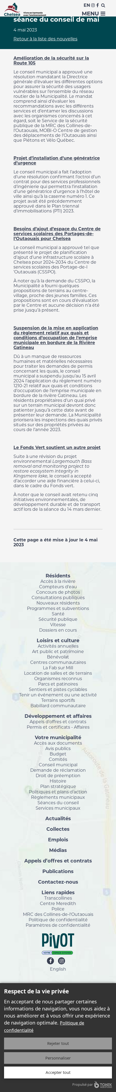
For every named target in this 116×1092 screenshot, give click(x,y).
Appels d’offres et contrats (58, 860)
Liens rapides (58, 892)
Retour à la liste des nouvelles (45, 38)
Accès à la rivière (58, 581)
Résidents (58, 575)
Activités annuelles (58, 646)
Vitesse (58, 624)
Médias (58, 850)
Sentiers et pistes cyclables (58, 689)
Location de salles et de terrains (58, 673)
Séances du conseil (58, 802)
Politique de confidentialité (58, 919)
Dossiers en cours (58, 630)
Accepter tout (58, 1072)
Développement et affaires (58, 716)
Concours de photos (58, 592)
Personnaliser (58, 1058)
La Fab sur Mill (58, 667)
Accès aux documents (58, 743)
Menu (91, 13)
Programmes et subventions (58, 608)
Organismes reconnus (58, 678)
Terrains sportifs (58, 700)
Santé (58, 613)
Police (58, 908)
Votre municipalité (58, 737)
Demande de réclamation (58, 770)
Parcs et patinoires (58, 683)
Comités (58, 759)
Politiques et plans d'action (58, 791)
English (58, 969)
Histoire (58, 780)
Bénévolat (58, 656)
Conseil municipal (58, 764)
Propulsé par (82, 1084)
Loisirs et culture (58, 640)
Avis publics (58, 748)
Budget (58, 753)
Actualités (58, 818)
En (87, 5)
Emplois (58, 839)
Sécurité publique (58, 619)
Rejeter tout (58, 1043)
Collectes (58, 829)
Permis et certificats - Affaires (58, 727)
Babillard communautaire (58, 705)
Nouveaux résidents (58, 602)
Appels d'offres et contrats (58, 721)
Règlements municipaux (58, 797)
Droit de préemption (58, 775)
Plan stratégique (58, 786)
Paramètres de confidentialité (58, 925)
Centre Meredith (58, 903)
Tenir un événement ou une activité (58, 694)
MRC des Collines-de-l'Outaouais (58, 914)
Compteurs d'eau (58, 586)
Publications (58, 871)
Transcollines (58, 898)
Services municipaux (58, 808)
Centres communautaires (58, 662)
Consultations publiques (58, 597)
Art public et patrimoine (58, 651)
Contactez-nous (58, 881)
